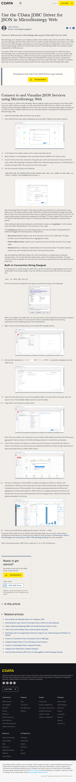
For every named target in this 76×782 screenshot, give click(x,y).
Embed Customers (45, 711)
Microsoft (24, 747)
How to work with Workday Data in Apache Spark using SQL (26, 629)
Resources (5, 747)
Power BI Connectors (9, 723)
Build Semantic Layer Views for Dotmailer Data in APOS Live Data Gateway (32, 623)
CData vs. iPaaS (44, 714)
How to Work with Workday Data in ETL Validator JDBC (24, 619)
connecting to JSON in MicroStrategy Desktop (31, 537)
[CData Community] (14, 683)
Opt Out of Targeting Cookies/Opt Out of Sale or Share (56, 776)
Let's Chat (64, 3)
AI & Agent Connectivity (47, 708)
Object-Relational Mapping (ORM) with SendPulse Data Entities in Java (31, 626)
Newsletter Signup (8, 750)
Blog (3, 744)
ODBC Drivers (6, 701)
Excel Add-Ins (6, 720)
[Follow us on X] (70, 28)
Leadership (61, 714)
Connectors (43, 701)
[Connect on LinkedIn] (74, 28)
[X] (7, 683)
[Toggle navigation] (20, 3)
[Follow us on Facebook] (67, 28)
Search (54, 3)
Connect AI (24, 705)
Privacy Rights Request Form (38, 772)
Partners (60, 717)
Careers (59, 720)
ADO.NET (5, 708)
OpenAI (23, 753)
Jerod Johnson (13, 27)
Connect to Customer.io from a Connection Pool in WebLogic (27, 639)
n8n (22, 750)
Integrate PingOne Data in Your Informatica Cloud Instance (26, 642)
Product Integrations (45, 705)
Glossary (5, 753)
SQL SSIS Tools (25, 708)
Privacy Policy (34, 770)
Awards (59, 711)
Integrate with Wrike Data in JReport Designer (21, 649)
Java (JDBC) (6, 705)
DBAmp (23, 711)
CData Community (8, 737)
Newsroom (60, 708)
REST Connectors (7, 717)
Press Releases (62, 705)
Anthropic (24, 737)
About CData (61, 701)
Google (23, 744)
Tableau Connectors (8, 726)
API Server (5, 714)
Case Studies (6, 741)
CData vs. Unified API (46, 717)
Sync (22, 701)
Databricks (24, 741)
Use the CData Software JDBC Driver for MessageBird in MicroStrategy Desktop (34, 652)
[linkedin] (3, 683)
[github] (11, 683)
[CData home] (8, 3)
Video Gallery (6, 756)
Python (4, 711)
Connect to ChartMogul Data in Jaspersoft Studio (23, 645)
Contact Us (61, 723)
